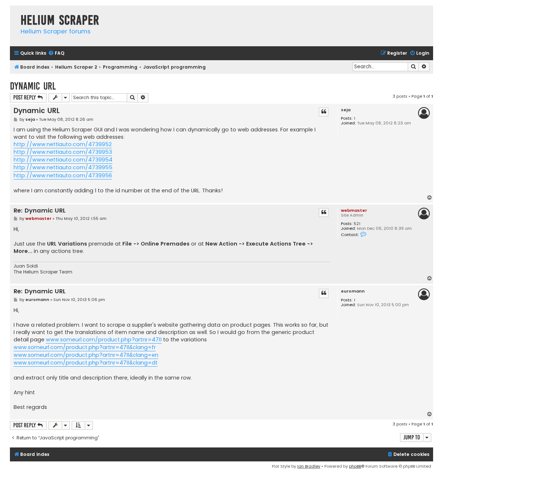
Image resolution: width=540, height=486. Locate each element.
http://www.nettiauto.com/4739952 (63, 144)
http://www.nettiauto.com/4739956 (63, 175)
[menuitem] (56, 53)
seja (345, 110)
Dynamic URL (33, 86)
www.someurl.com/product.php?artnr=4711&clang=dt (86, 362)
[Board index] (13, 12)
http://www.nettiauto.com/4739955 (63, 167)
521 (357, 223)
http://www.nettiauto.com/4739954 (63, 159)
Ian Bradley (308, 466)
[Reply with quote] (323, 112)
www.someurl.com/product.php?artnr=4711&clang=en (86, 355)
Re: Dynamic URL (40, 211)
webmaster (354, 210)
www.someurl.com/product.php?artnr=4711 (104, 339)
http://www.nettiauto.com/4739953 (63, 152)
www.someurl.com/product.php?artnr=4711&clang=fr (85, 347)
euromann (353, 291)
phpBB (355, 466)
